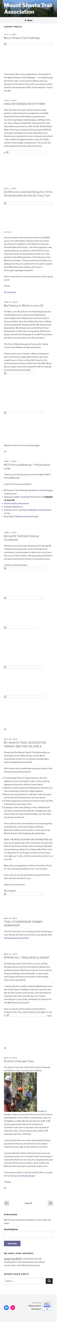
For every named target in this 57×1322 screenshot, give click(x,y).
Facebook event (35, 490)
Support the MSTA (12, 1259)
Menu (29, 20)
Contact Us (36, 1303)
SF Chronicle (10, 292)
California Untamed (23, 516)
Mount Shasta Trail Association (28, 8)
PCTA (6, 286)
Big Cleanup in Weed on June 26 (23, 305)
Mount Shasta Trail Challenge (22, 38)
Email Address (11, 1229)
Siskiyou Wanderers (13, 507)
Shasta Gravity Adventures (16, 503)
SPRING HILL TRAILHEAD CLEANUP (26, 957)
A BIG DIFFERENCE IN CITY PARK (24, 103)
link (9, 91)
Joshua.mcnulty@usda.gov (22, 1176)
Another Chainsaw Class (19, 1061)
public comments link (24, 497)
